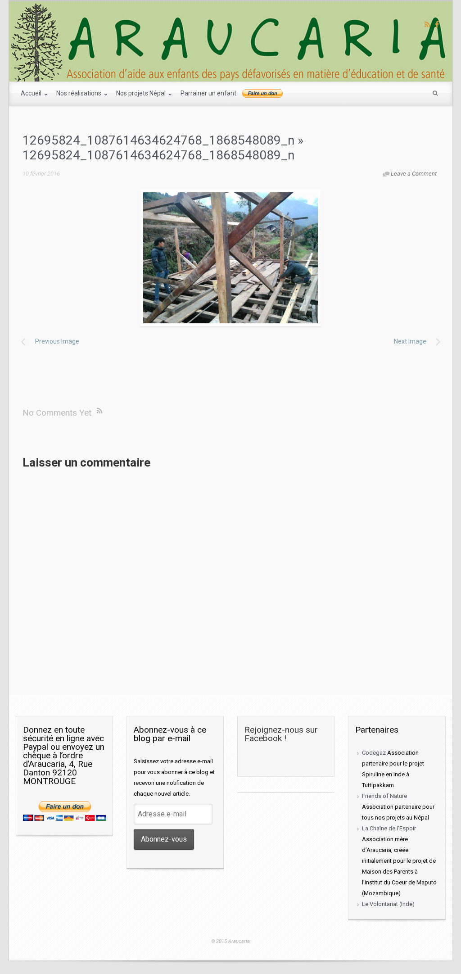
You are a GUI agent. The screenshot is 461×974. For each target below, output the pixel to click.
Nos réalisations (79, 93)
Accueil (32, 93)
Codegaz (374, 752)
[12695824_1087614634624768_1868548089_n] (231, 258)
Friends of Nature (384, 796)
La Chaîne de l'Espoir (389, 828)
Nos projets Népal (141, 93)
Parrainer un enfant (208, 93)
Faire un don (263, 93)
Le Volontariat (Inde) (388, 904)
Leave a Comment (414, 173)
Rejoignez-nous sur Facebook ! (281, 734)
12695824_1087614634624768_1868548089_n (158, 140)
